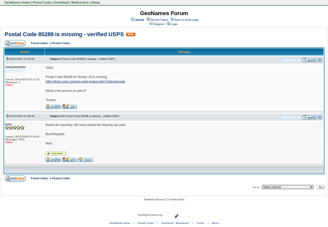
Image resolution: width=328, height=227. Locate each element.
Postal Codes (42, 2)
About (95, 2)
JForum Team (177, 199)
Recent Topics (159, 19)
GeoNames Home (17, 2)
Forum (200, 223)
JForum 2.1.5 (162, 199)
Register (158, 24)
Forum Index (40, 43)
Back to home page (187, 19)
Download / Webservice (72, 2)
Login (174, 24)
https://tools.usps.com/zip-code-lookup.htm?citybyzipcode (85, 81)
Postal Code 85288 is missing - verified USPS (64, 34)
